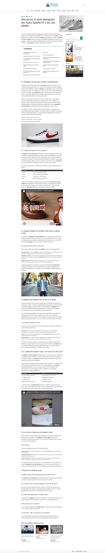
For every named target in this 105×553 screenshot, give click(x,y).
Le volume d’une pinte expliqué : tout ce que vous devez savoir (74, 72)
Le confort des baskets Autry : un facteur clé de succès (31, 72)
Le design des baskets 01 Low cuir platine (31, 56)
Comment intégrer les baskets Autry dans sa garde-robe (31, 59)
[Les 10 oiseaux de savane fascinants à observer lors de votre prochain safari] (69, 57)
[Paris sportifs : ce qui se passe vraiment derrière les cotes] (69, 48)
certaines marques (39, 34)
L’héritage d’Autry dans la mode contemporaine (29, 53)
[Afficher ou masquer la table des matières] (46, 48)
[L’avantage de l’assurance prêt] (42, 529)
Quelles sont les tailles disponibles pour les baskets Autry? (52, 58)
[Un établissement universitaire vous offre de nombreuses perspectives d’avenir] (57, 529)
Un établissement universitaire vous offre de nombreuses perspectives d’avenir (56, 536)
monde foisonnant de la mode (30, 34)
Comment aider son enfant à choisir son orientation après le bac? (27, 536)
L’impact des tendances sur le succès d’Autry (30, 65)
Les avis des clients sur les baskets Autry (31, 74)
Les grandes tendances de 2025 (29, 68)
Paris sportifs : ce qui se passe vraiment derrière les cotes (78, 48)
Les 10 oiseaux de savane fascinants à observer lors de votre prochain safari (78, 58)
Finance (38, 536)
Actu (75, 54)
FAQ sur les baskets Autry (48, 55)
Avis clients (45, 52)
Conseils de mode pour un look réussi (31, 62)
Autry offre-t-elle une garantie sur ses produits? (50, 72)
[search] (83, 5)
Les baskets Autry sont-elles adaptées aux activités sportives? (51, 62)
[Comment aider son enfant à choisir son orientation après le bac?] (27, 529)
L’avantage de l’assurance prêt (42, 535)
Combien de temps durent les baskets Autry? (51, 65)
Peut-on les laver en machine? (49, 68)
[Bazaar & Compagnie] (52, 4)
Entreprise (23, 540)
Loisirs (75, 45)
